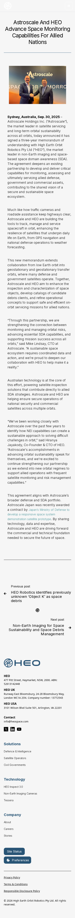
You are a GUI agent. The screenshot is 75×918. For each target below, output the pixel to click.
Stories (8, 835)
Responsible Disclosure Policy (22, 891)
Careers (8, 828)
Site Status (14, 851)
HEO (7, 676)
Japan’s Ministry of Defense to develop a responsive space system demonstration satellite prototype (38, 514)
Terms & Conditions (16, 884)
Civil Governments (15, 764)
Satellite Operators (15, 758)
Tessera (8, 800)
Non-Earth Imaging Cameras (20, 793)
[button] (69, 6)
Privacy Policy (12, 877)
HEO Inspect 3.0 (13, 786)
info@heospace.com (16, 721)
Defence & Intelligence (17, 751)
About (7, 822)
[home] (8, 6)
